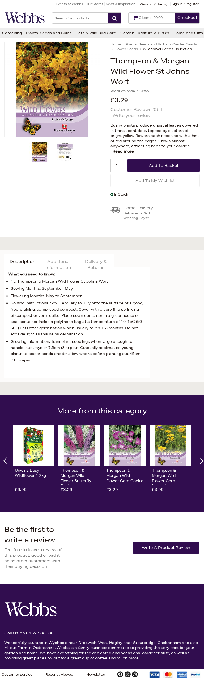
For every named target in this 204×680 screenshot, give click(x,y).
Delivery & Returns (96, 264)
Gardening (12, 33)
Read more (123, 151)
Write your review (132, 115)
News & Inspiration (120, 4)
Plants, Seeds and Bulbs (48, 33)
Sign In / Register (185, 4)
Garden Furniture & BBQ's (144, 33)
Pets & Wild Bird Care (96, 33)
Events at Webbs (69, 4)
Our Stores (94, 4)
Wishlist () (153, 4)
